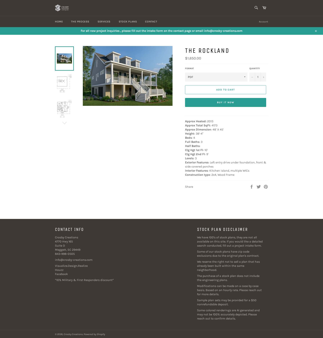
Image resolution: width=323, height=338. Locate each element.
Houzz (59, 270)
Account (263, 21)
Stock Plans (128, 21)
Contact (151, 21)
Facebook (61, 274)
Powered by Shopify (94, 334)
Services (104, 21)
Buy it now (225, 102)
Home (59, 21)
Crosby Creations (73, 334)
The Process (80, 21)
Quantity (254, 68)
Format (189, 68)
